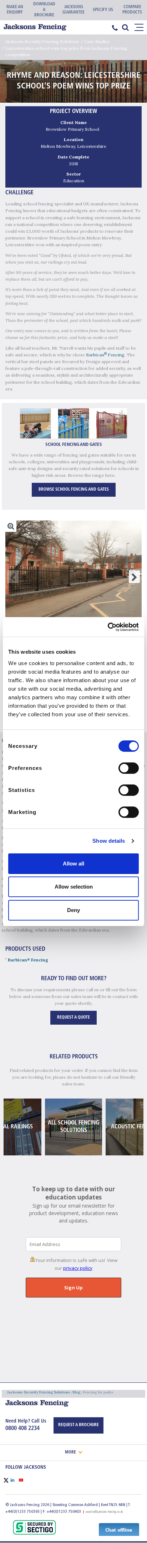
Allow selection (74, 887)
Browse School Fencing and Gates (74, 489)
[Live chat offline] (119, 1529)
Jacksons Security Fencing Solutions (42, 41)
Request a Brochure (78, 1425)
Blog (76, 1392)
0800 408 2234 (22, 1428)
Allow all (73, 863)
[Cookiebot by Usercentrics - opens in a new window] (107, 627)
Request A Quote (73, 1017)
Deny (73, 910)
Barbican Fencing (105, 354)
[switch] (128, 768)
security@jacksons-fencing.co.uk (104, 1512)
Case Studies (97, 41)
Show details (108, 841)
